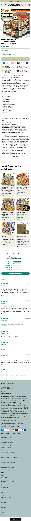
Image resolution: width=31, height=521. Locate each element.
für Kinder (3, 507)
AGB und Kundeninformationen (9, 457)
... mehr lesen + (15, 156)
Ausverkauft (4, 477)
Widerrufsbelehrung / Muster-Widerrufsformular (13, 460)
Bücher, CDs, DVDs (6, 497)
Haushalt (3, 490)
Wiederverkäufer (5, 465)
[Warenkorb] (29, 5)
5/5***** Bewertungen (6, 445)
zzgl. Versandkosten (10, 54)
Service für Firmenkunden (7, 467)
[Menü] (2, 5)
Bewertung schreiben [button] (15, 273)
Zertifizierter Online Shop (7, 442)
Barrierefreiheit (5, 440)
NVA (2, 500)
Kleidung (3, 492)
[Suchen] (5, 5)
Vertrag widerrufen (15, 519)
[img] (4, 283)
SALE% (3, 505)
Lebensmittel (4, 487)
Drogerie (3, 495)
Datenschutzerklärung (6, 455)
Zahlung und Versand (13, 426)
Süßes (3, 510)
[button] (4, 46)
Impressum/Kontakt (6, 437)
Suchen (3, 472)
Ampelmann (4, 502)
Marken (3, 512)
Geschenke (4, 485)
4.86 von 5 (19, 257)
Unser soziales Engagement (8, 452)
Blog (2, 475)
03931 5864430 (7, 387)
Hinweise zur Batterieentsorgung (9, 470)
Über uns (3, 450)
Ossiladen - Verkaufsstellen (8, 462)
